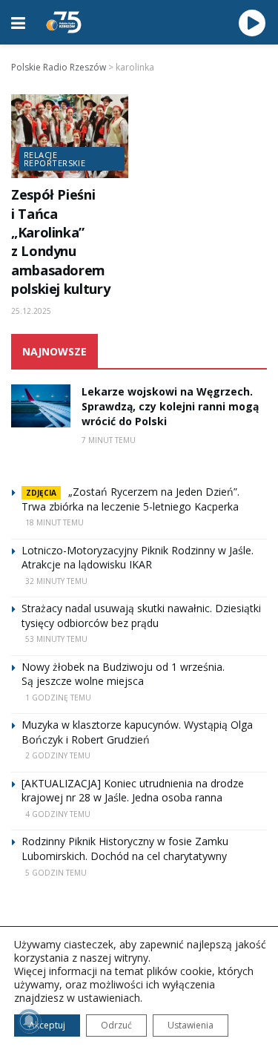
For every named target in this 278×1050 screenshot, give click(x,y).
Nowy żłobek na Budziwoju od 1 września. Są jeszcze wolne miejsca (123, 674)
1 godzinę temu (58, 697)
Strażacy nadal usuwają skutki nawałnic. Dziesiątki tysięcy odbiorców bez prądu (141, 615)
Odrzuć (116, 1025)
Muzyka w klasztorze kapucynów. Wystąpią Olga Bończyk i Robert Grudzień (137, 732)
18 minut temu (54, 522)
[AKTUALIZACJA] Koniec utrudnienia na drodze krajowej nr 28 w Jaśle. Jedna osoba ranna (132, 790)
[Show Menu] (18, 22)
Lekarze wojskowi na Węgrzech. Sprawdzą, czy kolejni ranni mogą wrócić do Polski (170, 405)
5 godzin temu (56, 872)
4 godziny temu (57, 814)
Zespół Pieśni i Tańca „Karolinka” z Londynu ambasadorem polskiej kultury (60, 242)
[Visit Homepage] (63, 22)
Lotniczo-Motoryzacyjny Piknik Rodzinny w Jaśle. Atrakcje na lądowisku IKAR (137, 557)
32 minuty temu (56, 581)
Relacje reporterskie (54, 158)
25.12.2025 (31, 311)
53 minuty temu (56, 639)
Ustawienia (191, 1025)
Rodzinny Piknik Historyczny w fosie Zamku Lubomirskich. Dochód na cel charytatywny (124, 848)
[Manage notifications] (29, 1021)
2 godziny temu (57, 755)
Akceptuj (47, 1025)
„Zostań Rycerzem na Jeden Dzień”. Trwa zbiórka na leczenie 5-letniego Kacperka (130, 499)
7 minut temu (109, 440)
